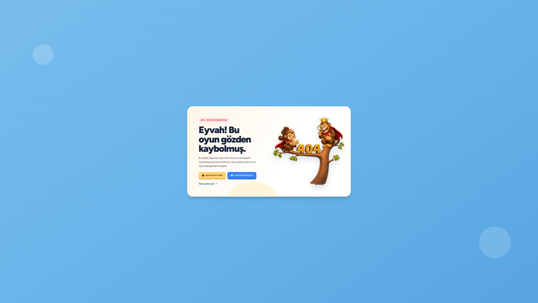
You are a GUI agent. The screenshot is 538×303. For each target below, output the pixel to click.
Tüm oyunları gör (206, 184)
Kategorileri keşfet (243, 175)
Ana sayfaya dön (213, 175)
